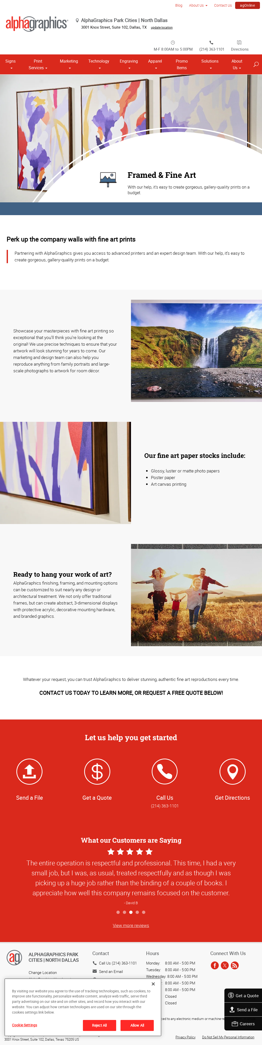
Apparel (155, 61)
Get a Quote (247, 995)
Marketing (69, 61)
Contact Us (223, 5)
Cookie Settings (24, 1025)
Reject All (99, 1025)
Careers (247, 1024)
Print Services (36, 64)
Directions (240, 49)
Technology (98, 61)
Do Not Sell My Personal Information (228, 1037)
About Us (196, 5)
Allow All (137, 1025)
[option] (131, 877)
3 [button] (131, 912)
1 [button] (118, 912)
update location (162, 27)
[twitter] (224, 965)
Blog (178, 5)
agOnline (247, 5)
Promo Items (182, 64)
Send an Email (111, 971)
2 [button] (125, 912)
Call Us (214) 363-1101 (118, 963)
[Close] (153, 984)
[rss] (234, 965)
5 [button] (144, 912)
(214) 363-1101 (211, 49)
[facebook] (214, 965)
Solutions (210, 61)
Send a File (247, 1010)
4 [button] (137, 912)
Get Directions (232, 797)
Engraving (129, 61)
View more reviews (131, 925)
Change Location (43, 972)
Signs (10, 61)
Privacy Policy (185, 1037)
